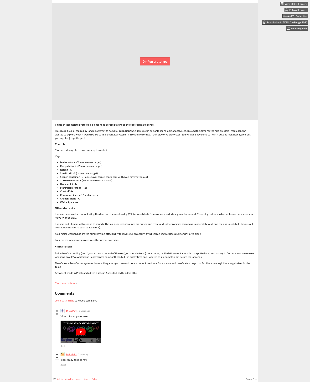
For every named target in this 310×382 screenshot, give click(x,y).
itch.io (60, 379)
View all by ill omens (73, 379)
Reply (63, 346)
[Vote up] (57, 310)
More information (65, 282)
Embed (95, 379)
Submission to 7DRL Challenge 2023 (287, 22)
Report (86, 379)
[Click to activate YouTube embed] (81, 332)
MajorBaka (71, 354)
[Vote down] (57, 314)
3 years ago (84, 311)
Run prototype (157, 61)
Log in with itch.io (64, 300)
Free (255, 379)
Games (249, 379)
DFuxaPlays (72, 311)
